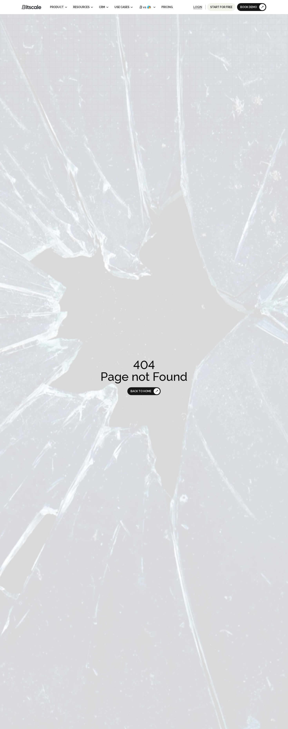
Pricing (167, 7)
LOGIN (197, 7)
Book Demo (248, 7)
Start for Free (221, 7)
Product (57, 7)
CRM (102, 7)
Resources (81, 7)
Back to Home (140, 391)
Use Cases (121, 7)
